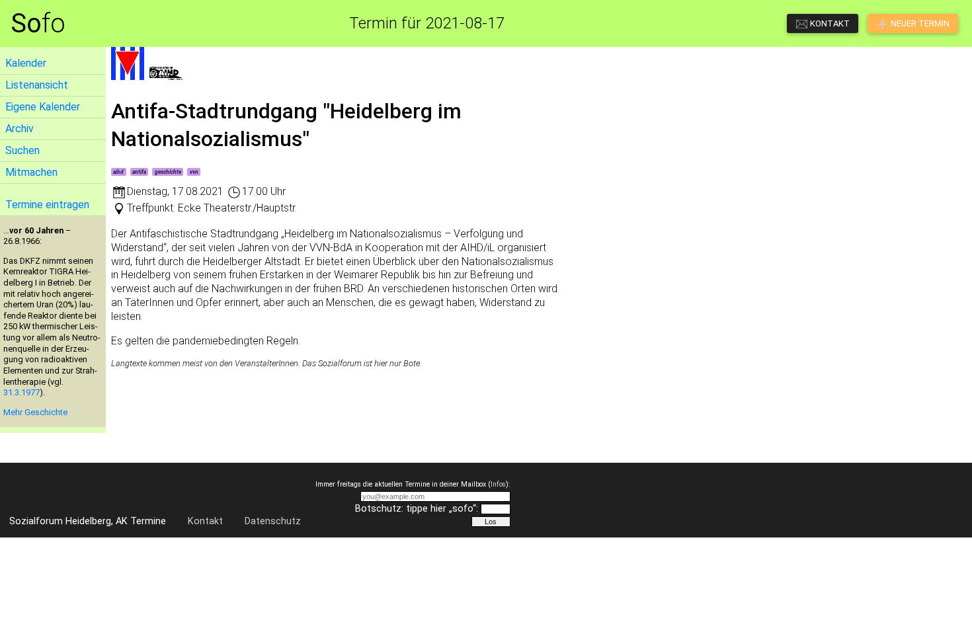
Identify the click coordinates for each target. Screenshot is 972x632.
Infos (498, 484)
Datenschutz (273, 521)
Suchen (22, 150)
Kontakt (205, 521)
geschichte (168, 172)
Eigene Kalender (42, 106)
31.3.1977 (21, 392)
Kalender (25, 63)
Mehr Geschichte (35, 412)
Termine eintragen (47, 204)
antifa (139, 172)
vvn (194, 172)
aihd (118, 172)
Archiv (19, 128)
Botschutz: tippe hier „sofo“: (416, 508)
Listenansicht (36, 85)
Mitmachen (31, 172)
